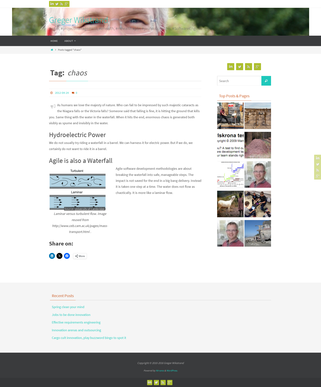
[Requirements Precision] (257, 175)
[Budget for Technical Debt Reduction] (257, 234)
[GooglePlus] (66, 4)
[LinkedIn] (52, 4)
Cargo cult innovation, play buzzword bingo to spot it (89, 338)
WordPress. (172, 370)
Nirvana (160, 370)
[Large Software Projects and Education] (257, 205)
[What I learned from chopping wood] (230, 117)
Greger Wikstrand (78, 19)
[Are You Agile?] (230, 146)
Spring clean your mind (68, 307)
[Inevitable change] (230, 175)
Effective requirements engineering (76, 322)
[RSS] (62, 4)
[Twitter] (57, 4)
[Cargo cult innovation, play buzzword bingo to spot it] (257, 117)
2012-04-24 (62, 93)
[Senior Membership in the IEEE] (230, 234)
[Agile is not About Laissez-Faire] (257, 146)
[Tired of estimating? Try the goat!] (230, 205)
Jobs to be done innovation (71, 315)
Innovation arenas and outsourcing (76, 330)
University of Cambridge (90, 209)
